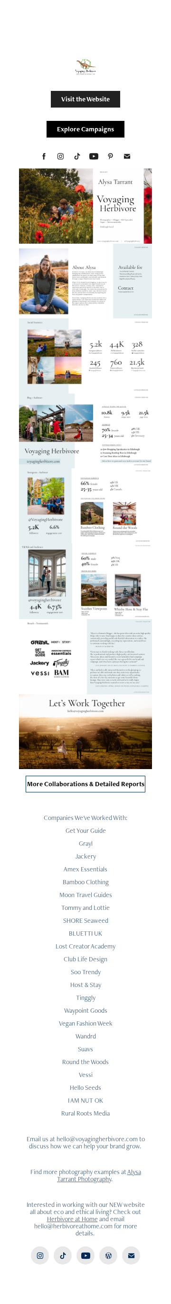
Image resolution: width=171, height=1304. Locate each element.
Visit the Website (85, 99)
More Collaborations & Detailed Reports (85, 784)
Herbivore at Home (72, 1219)
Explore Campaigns (85, 129)
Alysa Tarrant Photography (99, 1175)
